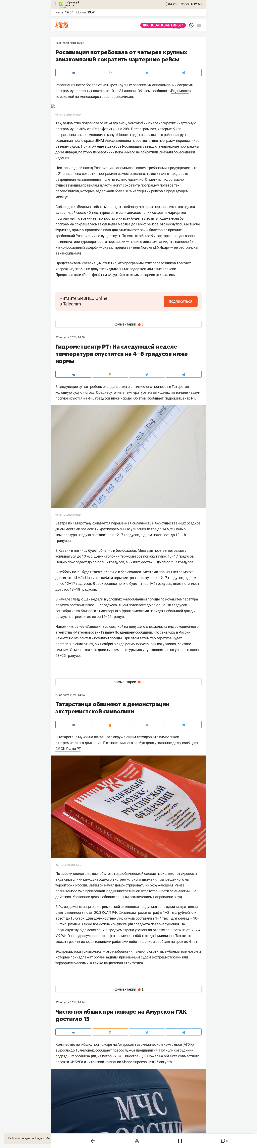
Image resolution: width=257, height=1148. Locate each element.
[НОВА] (162, 25)
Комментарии (129, 324)
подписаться (180, 301)
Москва (81, 12)
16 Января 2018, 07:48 (69, 43)
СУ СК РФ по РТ (68, 748)
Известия (94, 626)
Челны (59, 12)
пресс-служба (124, 1050)
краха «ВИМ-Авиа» (99, 140)
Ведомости (180, 91)
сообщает (155, 398)
